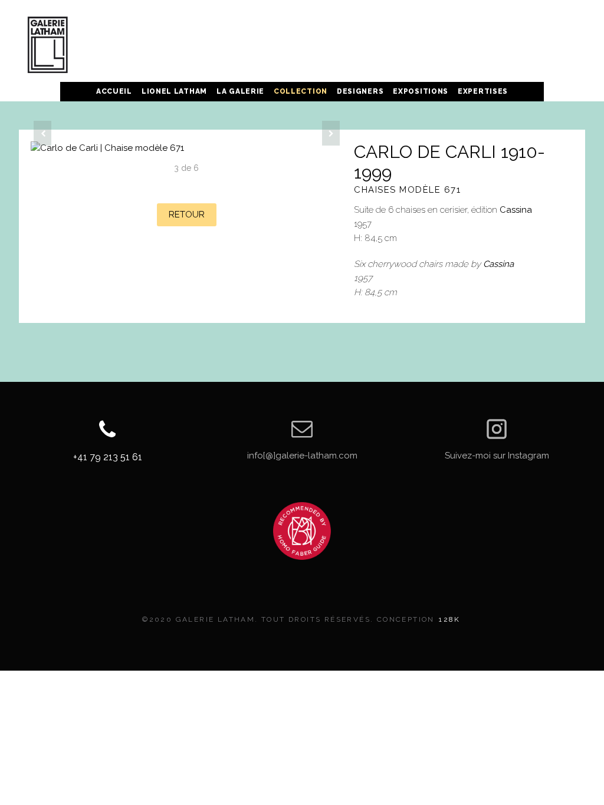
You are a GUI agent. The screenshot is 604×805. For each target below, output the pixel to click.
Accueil (114, 91)
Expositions (420, 91)
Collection (300, 91)
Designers (360, 91)
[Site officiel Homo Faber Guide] (302, 531)
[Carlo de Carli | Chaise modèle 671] (187, 148)
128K (450, 619)
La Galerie (240, 91)
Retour (187, 214)
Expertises (483, 91)
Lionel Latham (174, 91)
